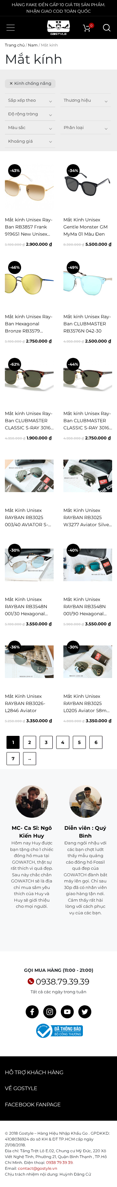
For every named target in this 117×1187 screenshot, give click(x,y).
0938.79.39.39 (62, 981)
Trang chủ (15, 45)
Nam (33, 45)
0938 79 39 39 (59, 1162)
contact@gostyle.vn (37, 1168)
